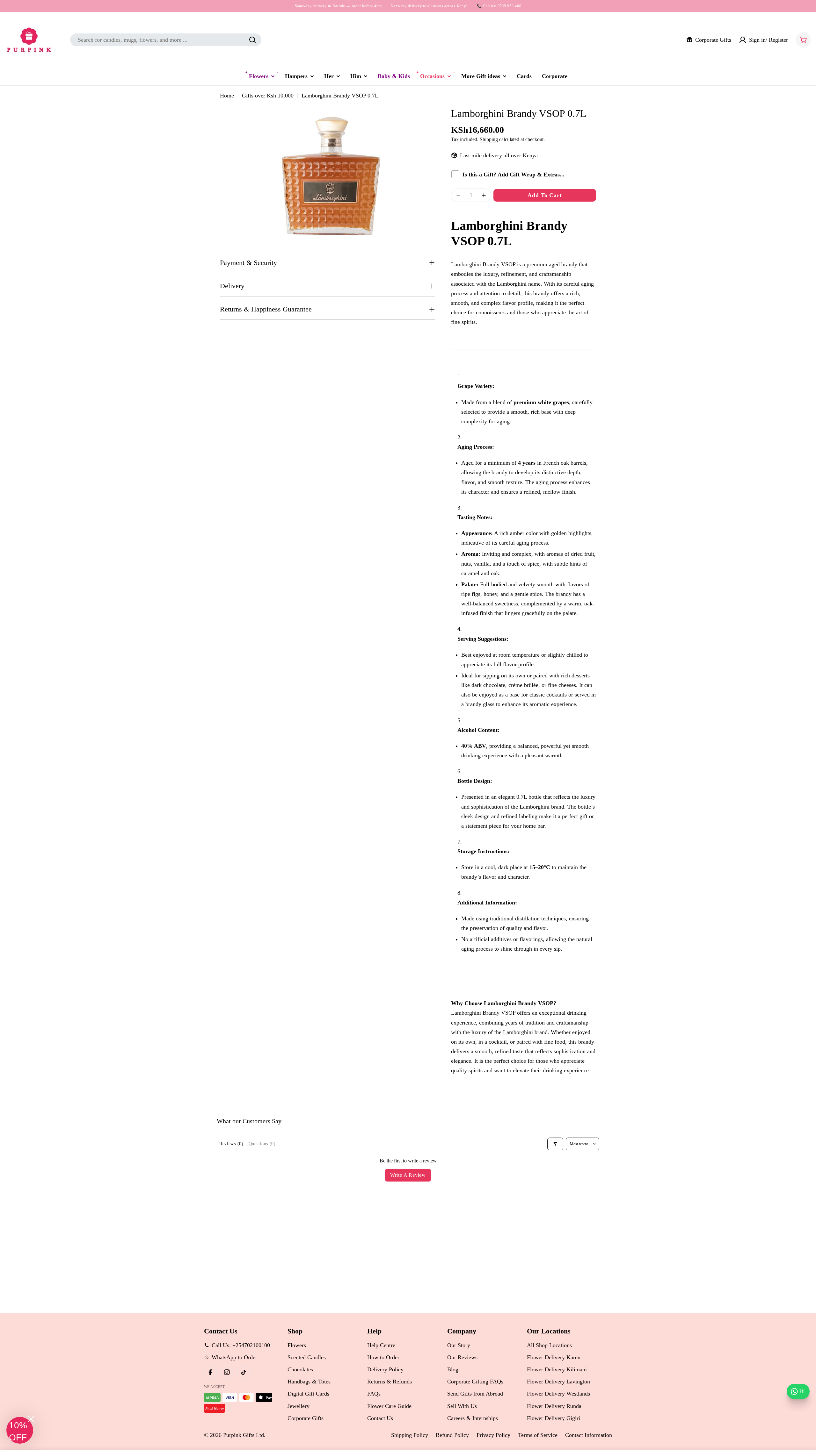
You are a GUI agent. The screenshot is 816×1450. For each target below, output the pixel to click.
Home (227, 95)
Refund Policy (452, 1435)
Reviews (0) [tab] (231, 1143)
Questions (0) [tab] (262, 1143)
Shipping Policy (409, 1435)
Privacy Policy (493, 1435)
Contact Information (588, 1435)
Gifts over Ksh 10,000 (268, 95)
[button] (19, 1430)
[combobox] (165, 39)
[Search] (252, 40)
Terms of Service (537, 1435)
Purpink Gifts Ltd (243, 1435)
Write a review (408, 1175)
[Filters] (555, 1144)
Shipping (489, 139)
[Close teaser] (31, 1419)
